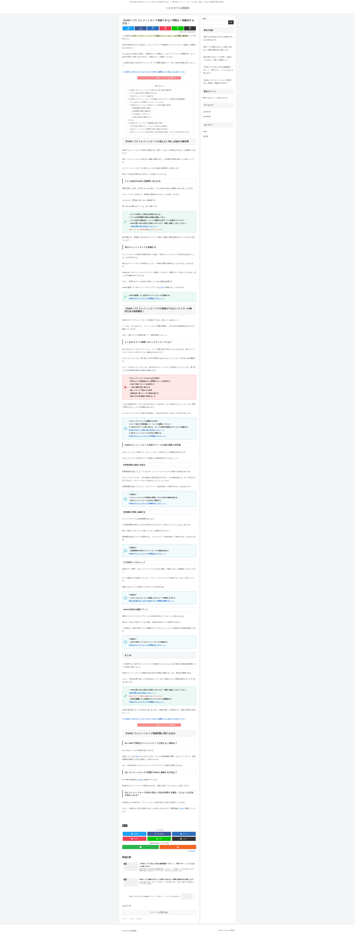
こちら (150, 229)
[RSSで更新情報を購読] (178, 847)
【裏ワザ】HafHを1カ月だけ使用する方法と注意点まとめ (218, 38)
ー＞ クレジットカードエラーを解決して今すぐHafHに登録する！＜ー (159, 78)
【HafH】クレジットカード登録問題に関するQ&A (146, 123)
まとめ (131, 120)
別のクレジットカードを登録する (142, 96)
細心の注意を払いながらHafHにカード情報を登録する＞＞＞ (151, 601)
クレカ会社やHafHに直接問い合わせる (144, 93)
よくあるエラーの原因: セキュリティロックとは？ (148, 102)
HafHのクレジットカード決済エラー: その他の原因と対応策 (151, 105)
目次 (156, 86)
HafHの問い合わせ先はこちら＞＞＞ (144, 226)
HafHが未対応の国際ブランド (143, 117)
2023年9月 (207, 112)
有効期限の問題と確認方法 (142, 111)
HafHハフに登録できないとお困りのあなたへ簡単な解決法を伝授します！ (217, 48)
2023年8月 (207, 117)
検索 (204, 19)
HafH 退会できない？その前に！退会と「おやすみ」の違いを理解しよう (217, 58)
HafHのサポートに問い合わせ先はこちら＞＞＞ (146, 430)
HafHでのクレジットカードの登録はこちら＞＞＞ (147, 436)
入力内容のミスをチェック (142, 114)
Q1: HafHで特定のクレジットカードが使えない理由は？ (149, 126)
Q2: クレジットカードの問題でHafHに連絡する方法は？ (149, 129)
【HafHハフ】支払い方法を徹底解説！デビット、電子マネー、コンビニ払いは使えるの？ (218, 70)
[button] (190, 28)
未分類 (205, 136)
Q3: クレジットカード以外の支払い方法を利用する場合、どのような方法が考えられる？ (160, 132)
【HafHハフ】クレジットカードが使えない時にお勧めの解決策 (150, 90)
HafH (125, 825)
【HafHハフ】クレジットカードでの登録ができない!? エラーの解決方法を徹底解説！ (157, 99)
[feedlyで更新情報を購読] (140, 847)
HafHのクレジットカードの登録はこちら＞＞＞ (146, 298)
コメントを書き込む (159, 912)
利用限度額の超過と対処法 (142, 108)
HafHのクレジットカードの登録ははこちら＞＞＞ (147, 503)
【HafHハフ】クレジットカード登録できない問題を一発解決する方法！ (217, 81)
